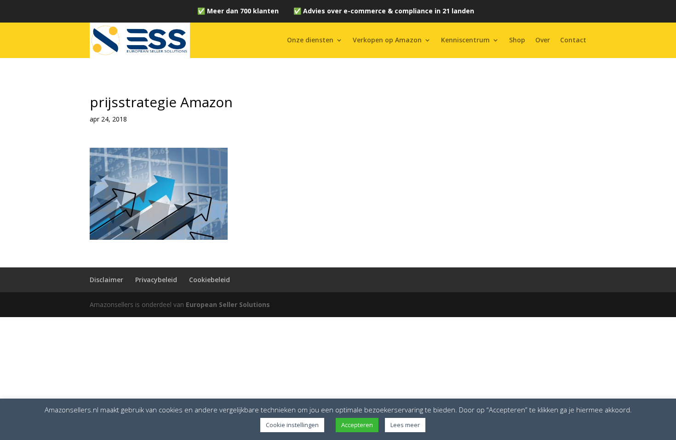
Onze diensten (310, 39)
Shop (517, 39)
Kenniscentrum (465, 39)
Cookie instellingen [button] (292, 425)
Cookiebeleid (209, 279)
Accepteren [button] (357, 425)
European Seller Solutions (228, 304)
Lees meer (405, 425)
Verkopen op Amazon (387, 39)
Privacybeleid (156, 279)
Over (542, 39)
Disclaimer (106, 279)
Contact (573, 39)
